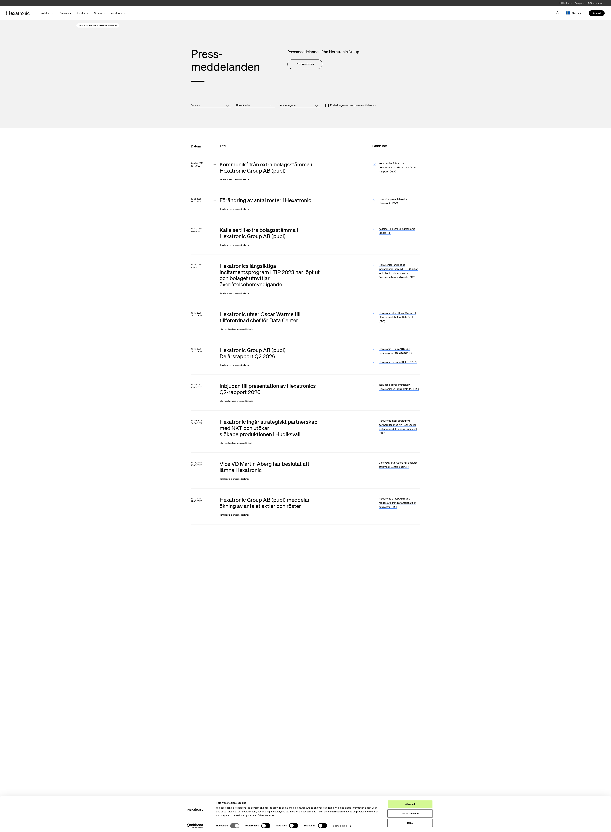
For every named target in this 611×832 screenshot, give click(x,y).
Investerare (117, 13)
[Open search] (557, 13)
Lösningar (64, 13)
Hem (81, 25)
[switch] (265, 825)
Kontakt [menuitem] (597, 13)
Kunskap (81, 13)
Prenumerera (305, 64)
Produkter (45, 13)
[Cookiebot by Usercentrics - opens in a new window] (195, 825)
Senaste (98, 13)
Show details (340, 825)
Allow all (410, 804)
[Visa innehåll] (270, 171)
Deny (410, 823)
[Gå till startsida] (18, 13)
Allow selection (410, 813)
